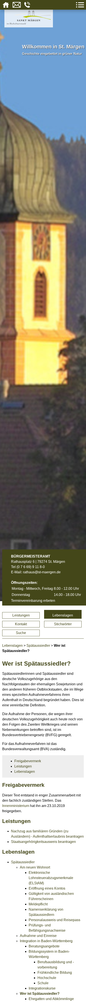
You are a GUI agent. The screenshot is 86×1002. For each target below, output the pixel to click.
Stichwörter (63, 624)
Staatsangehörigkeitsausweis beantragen (43, 842)
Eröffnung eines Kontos (47, 888)
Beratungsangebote (44, 946)
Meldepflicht (38, 904)
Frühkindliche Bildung (54, 972)
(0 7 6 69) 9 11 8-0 (31, 567)
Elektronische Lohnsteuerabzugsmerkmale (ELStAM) (51, 878)
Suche (21, 633)
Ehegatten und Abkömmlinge (51, 999)
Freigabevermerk (27, 761)
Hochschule (46, 978)
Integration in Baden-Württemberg (46, 941)
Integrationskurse (42, 988)
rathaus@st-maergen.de (42, 572)
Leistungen (21, 615)
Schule (43, 983)
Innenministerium (15, 806)
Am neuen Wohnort (35, 867)
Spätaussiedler (38, 645)
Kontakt (21, 624)
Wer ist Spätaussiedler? (40, 993)
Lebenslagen (62, 615)
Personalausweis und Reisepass (54, 920)
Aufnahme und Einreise (38, 936)
